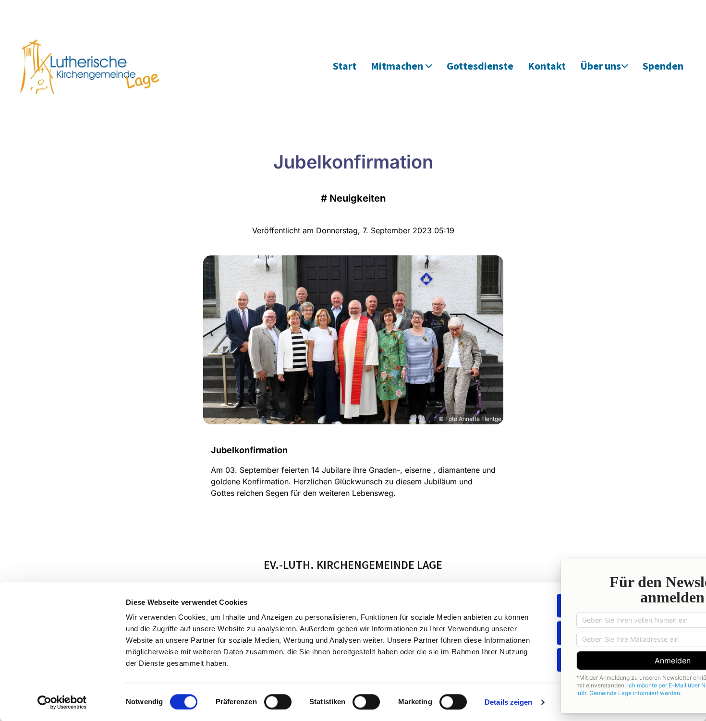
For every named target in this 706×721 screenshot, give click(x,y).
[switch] (278, 701)
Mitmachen (398, 65)
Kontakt (547, 65)
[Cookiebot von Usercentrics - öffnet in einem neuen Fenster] (62, 702)
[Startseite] (99, 66)
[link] (401, 66)
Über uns (600, 65)
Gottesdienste (480, 65)
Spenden (663, 65)
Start (344, 65)
